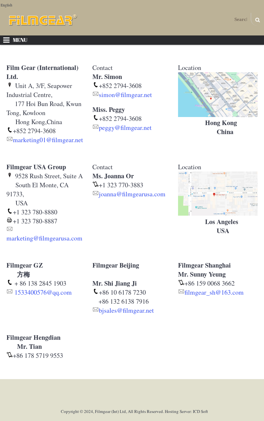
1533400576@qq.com (43, 292)
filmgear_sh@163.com (214, 292)
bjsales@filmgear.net (126, 310)
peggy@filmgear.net (125, 127)
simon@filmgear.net (125, 94)
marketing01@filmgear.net (48, 139)
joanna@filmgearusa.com (132, 194)
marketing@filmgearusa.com (44, 238)
